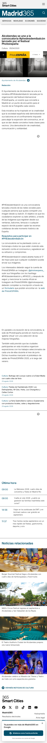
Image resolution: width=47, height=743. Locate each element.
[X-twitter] (10, 707)
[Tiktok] (23, 707)
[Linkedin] (29, 707)
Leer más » (5, 579)
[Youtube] (36, 707)
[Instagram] (16, 707)
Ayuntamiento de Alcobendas (14, 80)
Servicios (6, 21)
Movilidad (18, 21)
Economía (30, 21)
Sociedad (41, 21)
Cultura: (5, 376)
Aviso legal (40, 717)
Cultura (5, 48)
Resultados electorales (11, 716)
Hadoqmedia (39, 714)
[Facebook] (3, 707)
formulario (9, 288)
